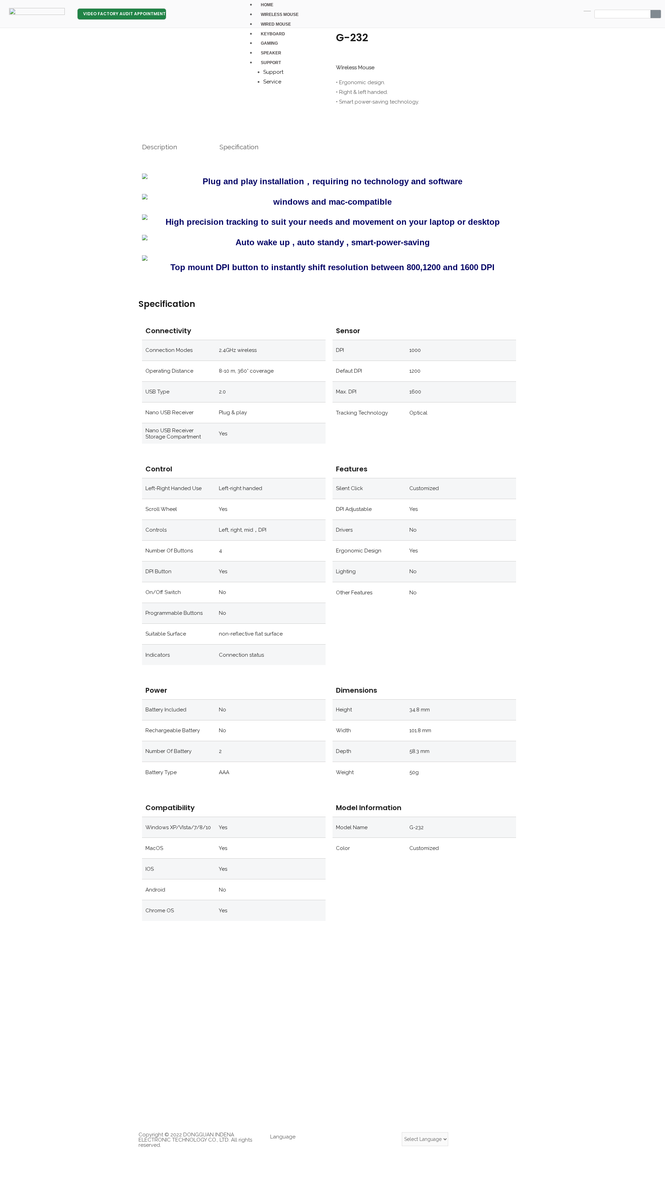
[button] (121, 14)
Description (159, 147)
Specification (239, 147)
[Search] (655, 14)
